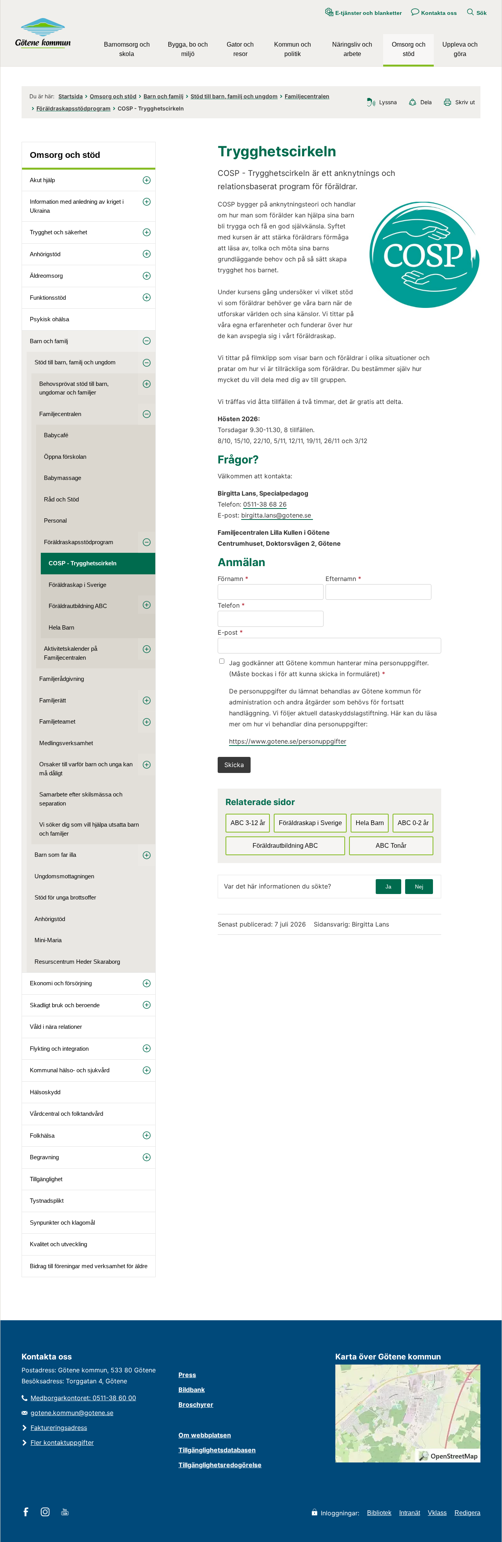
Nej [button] (419, 886)
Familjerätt (52, 700)
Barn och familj (164, 96)
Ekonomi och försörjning (61, 983)
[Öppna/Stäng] (146, 180)
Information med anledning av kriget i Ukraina (77, 206)
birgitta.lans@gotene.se (277, 515)
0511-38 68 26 (265, 504)
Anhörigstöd (45, 254)
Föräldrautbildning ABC (78, 606)
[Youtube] (66, 1513)
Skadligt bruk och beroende (65, 1005)
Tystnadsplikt (47, 1200)
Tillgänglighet (46, 1179)
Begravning (44, 1157)
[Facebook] (27, 1513)
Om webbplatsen (204, 1435)
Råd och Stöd (61, 499)
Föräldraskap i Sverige (77, 584)
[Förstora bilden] (424, 305)
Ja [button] (388, 886)
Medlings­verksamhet (66, 743)
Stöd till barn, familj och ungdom (234, 96)
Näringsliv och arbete (352, 49)
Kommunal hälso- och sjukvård (69, 1070)
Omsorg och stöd (409, 49)
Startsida (70, 96)
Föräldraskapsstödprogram (73, 108)
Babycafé (56, 435)
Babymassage (62, 477)
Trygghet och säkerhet (58, 232)
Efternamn (364, 578)
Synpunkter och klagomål (62, 1222)
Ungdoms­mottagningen (64, 876)
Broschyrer (195, 1404)
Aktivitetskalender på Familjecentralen (70, 653)
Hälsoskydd (45, 1092)
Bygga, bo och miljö (188, 49)
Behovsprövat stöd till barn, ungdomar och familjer (74, 388)
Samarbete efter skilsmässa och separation (80, 799)
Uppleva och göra (460, 49)
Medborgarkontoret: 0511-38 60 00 (83, 1398)
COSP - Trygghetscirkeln (82, 563)
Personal (55, 520)
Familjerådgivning (61, 678)
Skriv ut (465, 102)
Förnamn (254, 578)
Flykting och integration (59, 1048)
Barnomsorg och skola (127, 49)
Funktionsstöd (48, 297)
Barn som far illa (55, 854)
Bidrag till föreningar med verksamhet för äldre (88, 1266)
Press (187, 1375)
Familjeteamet (57, 721)
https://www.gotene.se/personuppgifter (287, 741)
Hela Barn (61, 627)
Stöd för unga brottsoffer (65, 897)
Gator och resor (240, 49)
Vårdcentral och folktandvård (66, 1113)
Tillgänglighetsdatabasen (217, 1450)
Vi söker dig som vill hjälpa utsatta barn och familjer (89, 829)
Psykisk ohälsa (49, 319)
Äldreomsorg (46, 275)
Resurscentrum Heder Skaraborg (77, 961)
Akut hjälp (42, 180)
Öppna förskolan (65, 456)
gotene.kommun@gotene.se (72, 1413)
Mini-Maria (48, 940)
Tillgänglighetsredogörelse (220, 1465)
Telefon (252, 605)
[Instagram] (46, 1513)
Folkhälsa (42, 1135)
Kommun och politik (292, 49)
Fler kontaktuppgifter (62, 1442)
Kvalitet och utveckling (58, 1244)
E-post (251, 632)
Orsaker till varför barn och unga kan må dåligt (86, 768)
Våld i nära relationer (56, 1026)
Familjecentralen (307, 96)
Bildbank (191, 1390)
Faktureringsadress (59, 1428)
